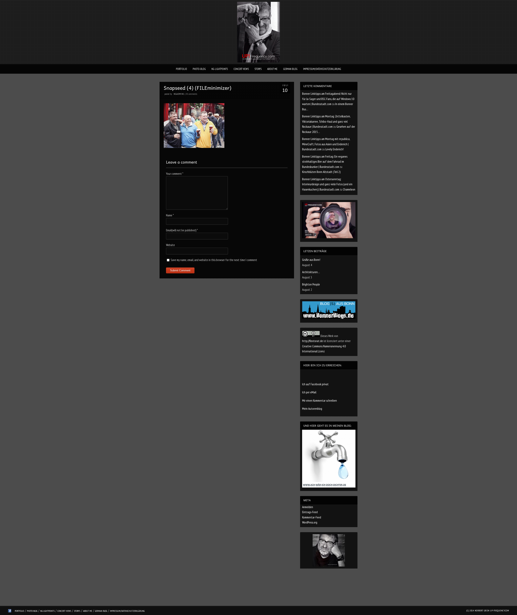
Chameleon (349, 189)
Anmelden (307, 507)
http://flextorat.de (312, 341)
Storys (258, 69)
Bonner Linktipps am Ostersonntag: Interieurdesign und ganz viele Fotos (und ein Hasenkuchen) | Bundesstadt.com (327, 184)
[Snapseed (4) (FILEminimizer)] (194, 147)
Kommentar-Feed (311, 517)
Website (170, 245)
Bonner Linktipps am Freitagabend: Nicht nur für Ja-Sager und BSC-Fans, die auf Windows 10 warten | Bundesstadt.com (328, 99)
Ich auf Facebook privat (315, 384)
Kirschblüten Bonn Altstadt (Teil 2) (321, 172)
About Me (272, 69)
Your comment (174, 174)
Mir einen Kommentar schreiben (319, 400)
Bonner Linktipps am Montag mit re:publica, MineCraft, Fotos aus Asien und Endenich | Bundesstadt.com (326, 144)
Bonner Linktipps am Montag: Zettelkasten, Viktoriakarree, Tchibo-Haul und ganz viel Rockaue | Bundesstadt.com (326, 121)
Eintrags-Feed (310, 512)
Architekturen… (311, 272)
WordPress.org (309, 522)
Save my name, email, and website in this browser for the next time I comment (214, 260)
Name (170, 215)
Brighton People (311, 284)
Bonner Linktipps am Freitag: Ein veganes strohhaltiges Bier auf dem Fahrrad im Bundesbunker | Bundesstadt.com (324, 162)
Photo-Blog (199, 69)
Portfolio (181, 69)
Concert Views (241, 69)
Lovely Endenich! (334, 149)
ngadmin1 (179, 94)
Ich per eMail (309, 392)
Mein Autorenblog (312, 409)
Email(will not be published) (182, 230)
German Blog (290, 69)
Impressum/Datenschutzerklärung (322, 69)
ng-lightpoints (219, 69)
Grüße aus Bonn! (311, 260)
